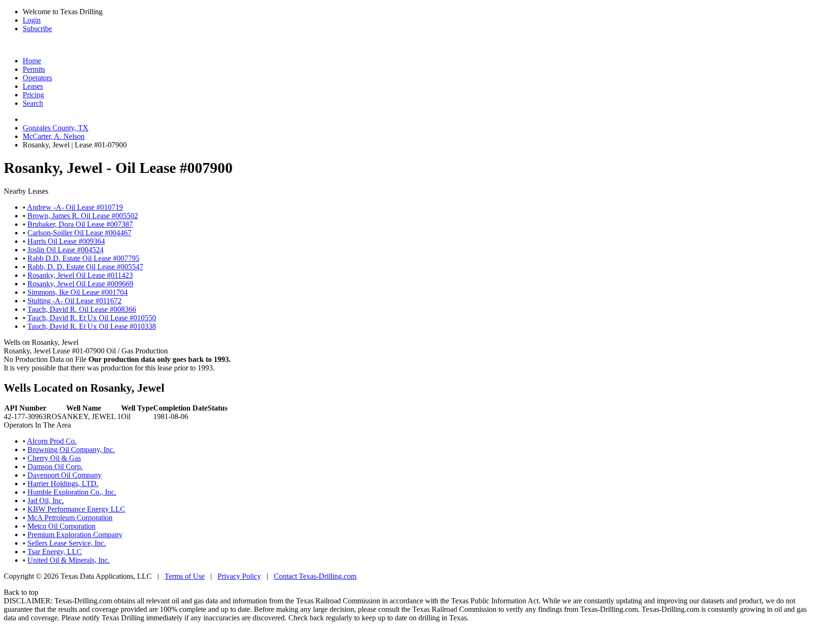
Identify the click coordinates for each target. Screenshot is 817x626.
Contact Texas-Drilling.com (315, 576)
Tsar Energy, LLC (54, 552)
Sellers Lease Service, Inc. (66, 543)
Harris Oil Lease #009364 (66, 241)
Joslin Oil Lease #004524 (65, 250)
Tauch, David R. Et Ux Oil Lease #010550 (91, 318)
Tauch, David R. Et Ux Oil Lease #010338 (91, 326)
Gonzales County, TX (55, 128)
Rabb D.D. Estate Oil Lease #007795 (83, 258)
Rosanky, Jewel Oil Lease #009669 (80, 284)
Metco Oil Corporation (61, 526)
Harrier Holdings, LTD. (62, 484)
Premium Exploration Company (74, 535)
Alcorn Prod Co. (52, 441)
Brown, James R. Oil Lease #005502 (82, 216)
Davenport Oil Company (64, 475)
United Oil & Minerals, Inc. (68, 560)
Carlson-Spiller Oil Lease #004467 (79, 233)
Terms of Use (185, 576)
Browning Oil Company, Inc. (71, 450)
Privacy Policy (239, 576)
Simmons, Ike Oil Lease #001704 (77, 292)
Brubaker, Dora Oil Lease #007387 (80, 224)
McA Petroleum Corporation (70, 518)
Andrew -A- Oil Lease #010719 (75, 207)
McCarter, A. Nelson (54, 136)
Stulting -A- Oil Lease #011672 (74, 301)
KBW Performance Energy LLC (76, 509)
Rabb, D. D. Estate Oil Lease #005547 (85, 267)
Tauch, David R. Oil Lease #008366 (81, 309)
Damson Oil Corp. (55, 467)
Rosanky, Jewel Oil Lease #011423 (80, 275)
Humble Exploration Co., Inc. (71, 492)
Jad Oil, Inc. (45, 501)
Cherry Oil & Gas (54, 458)
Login (32, 20)
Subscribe (37, 29)
